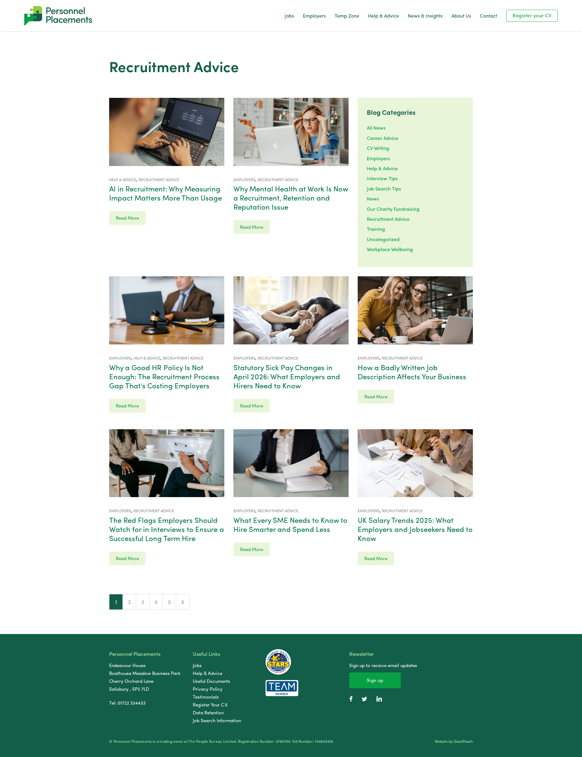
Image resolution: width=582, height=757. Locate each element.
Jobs (289, 15)
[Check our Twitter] (364, 699)
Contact (488, 15)
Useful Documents (211, 681)
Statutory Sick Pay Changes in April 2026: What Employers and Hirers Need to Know (286, 376)
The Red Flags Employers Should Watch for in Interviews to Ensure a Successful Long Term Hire (166, 529)
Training (376, 228)
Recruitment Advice (388, 218)
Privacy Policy (207, 689)
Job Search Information (217, 720)
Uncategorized (383, 239)
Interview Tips (382, 178)
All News (376, 127)
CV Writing (378, 147)
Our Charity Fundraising (393, 208)
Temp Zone (347, 15)
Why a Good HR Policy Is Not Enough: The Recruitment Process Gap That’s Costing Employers (164, 376)
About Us (461, 15)
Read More (127, 217)
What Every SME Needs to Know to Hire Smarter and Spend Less (290, 524)
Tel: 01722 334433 (127, 702)
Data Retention (208, 712)
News (373, 198)
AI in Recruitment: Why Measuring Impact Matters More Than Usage (165, 193)
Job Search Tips (384, 188)
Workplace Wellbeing (390, 249)
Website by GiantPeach (454, 741)
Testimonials (206, 696)
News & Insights (425, 15)
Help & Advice (383, 15)
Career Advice (382, 137)
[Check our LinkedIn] (379, 699)
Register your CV (532, 15)
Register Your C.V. (210, 704)
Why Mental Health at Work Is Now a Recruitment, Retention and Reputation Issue (290, 197)
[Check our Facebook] (351, 699)
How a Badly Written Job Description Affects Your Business (412, 371)
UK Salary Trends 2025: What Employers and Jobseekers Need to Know (415, 529)
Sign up (375, 680)
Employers (314, 15)
